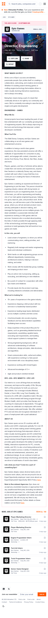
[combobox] (23, 4)
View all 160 (41, 512)
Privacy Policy (28, 602)
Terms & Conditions (15, 602)
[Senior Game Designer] (25, 571)
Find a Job (22, 599)
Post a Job (30, 599)
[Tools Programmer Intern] (25, 560)
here (39, 480)
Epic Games (11, 17)
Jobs (4, 17)
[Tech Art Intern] (25, 550)
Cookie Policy (40, 602)
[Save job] (44, 517)
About (39, 599)
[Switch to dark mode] (3, 606)
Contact (4, 602)
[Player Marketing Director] (25, 519)
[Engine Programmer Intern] (25, 539)
